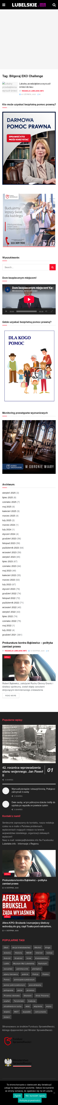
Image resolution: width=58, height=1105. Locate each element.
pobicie (25, 974)
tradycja (31, 1001)
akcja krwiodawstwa (21, 947)
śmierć (7, 1017)
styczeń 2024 (8, 533)
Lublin (6, 963)
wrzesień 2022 (9, 607)
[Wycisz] (46, 311)
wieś (28, 1006)
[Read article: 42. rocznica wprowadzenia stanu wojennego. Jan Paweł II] (29, 744)
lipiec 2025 (7, 497)
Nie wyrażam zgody (35, 1095)
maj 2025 (6, 506)
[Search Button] (54, 4)
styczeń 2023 (8, 588)
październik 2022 (10, 602)
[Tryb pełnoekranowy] (51, 311)
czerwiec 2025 (9, 501)
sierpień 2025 (9, 492)
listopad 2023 (8, 543)
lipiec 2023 (7, 561)
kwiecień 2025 (9, 511)
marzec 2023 (8, 579)
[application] (29, 299)
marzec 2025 (8, 515)
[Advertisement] (29, 40)
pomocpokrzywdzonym (24, 979)
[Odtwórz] (6, 311)
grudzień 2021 (9, 634)
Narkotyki (42, 963)
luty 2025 (6, 520)
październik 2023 (10, 547)
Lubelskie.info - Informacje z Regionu (20, 843)
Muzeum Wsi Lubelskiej (23, 963)
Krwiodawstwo (41, 958)
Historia (18, 952)
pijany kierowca (11, 974)
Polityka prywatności (29, 1100)
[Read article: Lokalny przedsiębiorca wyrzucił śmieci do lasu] (10, 87)
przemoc (30, 990)
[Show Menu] (3, 4)
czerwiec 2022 (9, 620)
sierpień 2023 (9, 556)
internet (39, 952)
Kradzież (19, 958)
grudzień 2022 (9, 593)
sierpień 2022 (9, 611)
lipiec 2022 (7, 616)
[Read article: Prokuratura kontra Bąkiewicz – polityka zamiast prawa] (29, 667)
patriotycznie (22, 968)
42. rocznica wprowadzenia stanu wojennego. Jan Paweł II (22, 771)
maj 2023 (6, 570)
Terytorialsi (19, 1001)
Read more (12, 695)
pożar (20, 990)
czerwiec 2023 (9, 566)
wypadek (27, 1011)
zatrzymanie (40, 1011)
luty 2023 (6, 584)
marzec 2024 (8, 524)
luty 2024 (6, 529)
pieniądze (36, 968)
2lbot (6, 947)
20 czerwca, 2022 (28, 94)
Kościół (7, 958)
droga (47, 947)
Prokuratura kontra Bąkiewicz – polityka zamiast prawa (27, 644)
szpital (7, 1001)
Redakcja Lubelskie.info (33, 91)
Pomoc (7, 979)
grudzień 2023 (9, 538)
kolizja (49, 952)
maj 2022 (6, 625)
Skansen (28, 995)
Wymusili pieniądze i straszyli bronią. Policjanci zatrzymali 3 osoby (33, 790)
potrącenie (8, 990)
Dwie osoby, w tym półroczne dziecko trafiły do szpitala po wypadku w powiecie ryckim (33, 804)
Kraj (7, 657)
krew (29, 958)
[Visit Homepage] (29, 5)
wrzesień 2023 (9, 552)
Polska (46, 974)
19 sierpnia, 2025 (37, 651)
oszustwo (8, 968)
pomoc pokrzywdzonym (14, 985)
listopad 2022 (8, 598)
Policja (35, 974)
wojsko (7, 1011)
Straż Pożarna (42, 995)
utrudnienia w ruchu (12, 1006)
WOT (16, 1011)
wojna (48, 1006)
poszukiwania (35, 985)
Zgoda (18, 1095)
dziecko (7, 952)
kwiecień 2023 (9, 575)
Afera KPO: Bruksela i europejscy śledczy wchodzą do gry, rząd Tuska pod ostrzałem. (26, 924)
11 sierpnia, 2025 (11, 930)
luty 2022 (6, 630)
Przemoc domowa (12, 995)
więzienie (38, 1006)
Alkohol (37, 947)
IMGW (29, 952)
